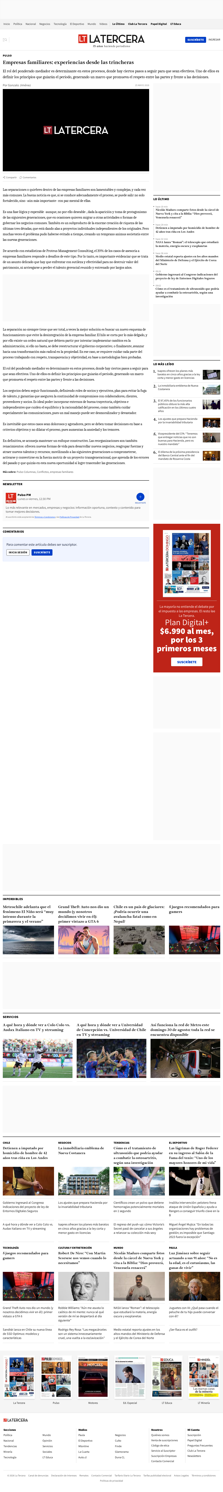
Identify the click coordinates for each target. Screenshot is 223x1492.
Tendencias (121, 1143)
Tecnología (60, 24)
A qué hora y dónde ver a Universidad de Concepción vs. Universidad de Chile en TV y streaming (111, 1030)
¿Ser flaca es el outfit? (183, 1329)
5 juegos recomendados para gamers (194, 909)
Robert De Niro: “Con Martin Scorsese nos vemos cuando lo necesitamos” (82, 1258)
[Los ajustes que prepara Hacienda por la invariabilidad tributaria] (211, 423)
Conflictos (43, 472)
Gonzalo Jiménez (19, 85)
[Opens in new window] (93, 1398)
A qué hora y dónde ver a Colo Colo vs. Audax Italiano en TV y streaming (36, 1027)
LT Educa (175, 24)
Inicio (6, 24)
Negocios (44, 24)
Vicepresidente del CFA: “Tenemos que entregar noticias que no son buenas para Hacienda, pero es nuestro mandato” (178, 439)
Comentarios (29, 177)
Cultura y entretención (75, 1248)
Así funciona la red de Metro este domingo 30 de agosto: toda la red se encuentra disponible (183, 1030)
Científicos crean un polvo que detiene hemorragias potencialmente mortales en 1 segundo (139, 1207)
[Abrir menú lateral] (6, 40)
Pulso (7, 55)
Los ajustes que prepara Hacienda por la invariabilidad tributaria (177, 420)
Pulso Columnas (26, 472)
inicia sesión (18, 552)
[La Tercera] (19, 1398)
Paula (173, 1248)
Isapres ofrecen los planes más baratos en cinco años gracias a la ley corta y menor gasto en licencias (178, 374)
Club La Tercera (137, 24)
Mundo (92, 24)
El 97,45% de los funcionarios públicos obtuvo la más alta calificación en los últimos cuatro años (177, 406)
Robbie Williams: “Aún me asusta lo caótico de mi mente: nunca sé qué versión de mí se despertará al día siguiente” (81, 1314)
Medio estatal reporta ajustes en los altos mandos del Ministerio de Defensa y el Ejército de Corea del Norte (187, 260)
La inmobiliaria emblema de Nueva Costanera (178, 387)
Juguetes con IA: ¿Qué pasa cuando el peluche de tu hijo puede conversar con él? (193, 1312)
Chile (6, 1143)
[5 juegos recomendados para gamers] (194, 940)
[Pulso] (56, 1398)
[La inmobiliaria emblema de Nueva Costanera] (211, 389)
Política (17, 24)
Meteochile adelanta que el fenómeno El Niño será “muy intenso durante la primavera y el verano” (28, 914)
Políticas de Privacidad (69, 517)
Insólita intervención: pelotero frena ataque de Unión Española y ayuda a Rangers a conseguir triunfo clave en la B (194, 1209)
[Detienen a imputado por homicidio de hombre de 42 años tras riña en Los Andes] (28, 1181)
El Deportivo (77, 24)
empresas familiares (61, 472)
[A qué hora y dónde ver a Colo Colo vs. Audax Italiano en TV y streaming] (37, 1058)
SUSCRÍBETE (187, 662)
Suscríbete (43, 552)
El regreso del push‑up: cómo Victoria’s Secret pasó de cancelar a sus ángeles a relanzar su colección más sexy (139, 1228)
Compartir (11, 177)
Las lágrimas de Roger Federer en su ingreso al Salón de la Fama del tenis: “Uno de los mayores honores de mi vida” (193, 1156)
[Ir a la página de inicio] (111, 39)
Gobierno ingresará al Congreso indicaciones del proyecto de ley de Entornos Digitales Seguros (187, 276)
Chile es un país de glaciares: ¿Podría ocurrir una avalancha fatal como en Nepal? (139, 914)
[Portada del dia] (187, 595)
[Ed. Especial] (130, 1398)
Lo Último (118, 24)
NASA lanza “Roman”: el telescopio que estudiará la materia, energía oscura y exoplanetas (187, 244)
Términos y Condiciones (44, 517)
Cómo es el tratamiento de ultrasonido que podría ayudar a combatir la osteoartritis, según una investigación (187, 293)
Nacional (31, 24)
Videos (103, 24)
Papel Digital (159, 24)
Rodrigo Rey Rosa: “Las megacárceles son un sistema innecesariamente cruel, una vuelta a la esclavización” (82, 1333)
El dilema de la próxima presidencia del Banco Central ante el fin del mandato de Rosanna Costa (178, 455)
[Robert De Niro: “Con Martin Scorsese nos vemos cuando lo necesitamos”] (83, 1286)
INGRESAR (214, 39)
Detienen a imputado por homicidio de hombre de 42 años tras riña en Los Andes (187, 230)
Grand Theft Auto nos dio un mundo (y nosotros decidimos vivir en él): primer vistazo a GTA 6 (83, 914)
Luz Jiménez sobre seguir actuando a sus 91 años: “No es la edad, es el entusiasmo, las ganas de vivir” (193, 1261)
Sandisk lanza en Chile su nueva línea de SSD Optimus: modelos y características (27, 1333)
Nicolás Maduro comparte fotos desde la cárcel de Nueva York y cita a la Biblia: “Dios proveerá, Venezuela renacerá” (187, 214)
